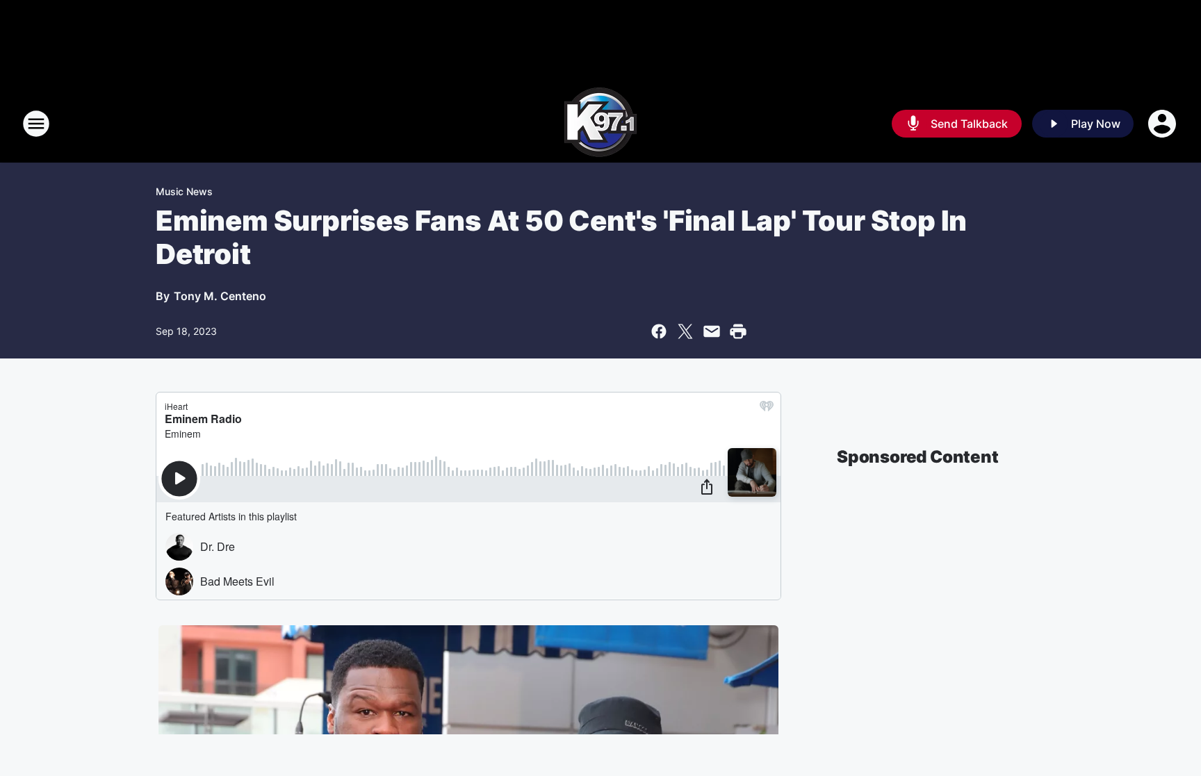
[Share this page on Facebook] (659, 331)
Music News (184, 191)
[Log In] (1163, 124)
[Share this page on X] (685, 331)
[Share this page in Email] (711, 331)
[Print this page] (738, 331)
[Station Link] (600, 124)
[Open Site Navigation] (36, 124)
